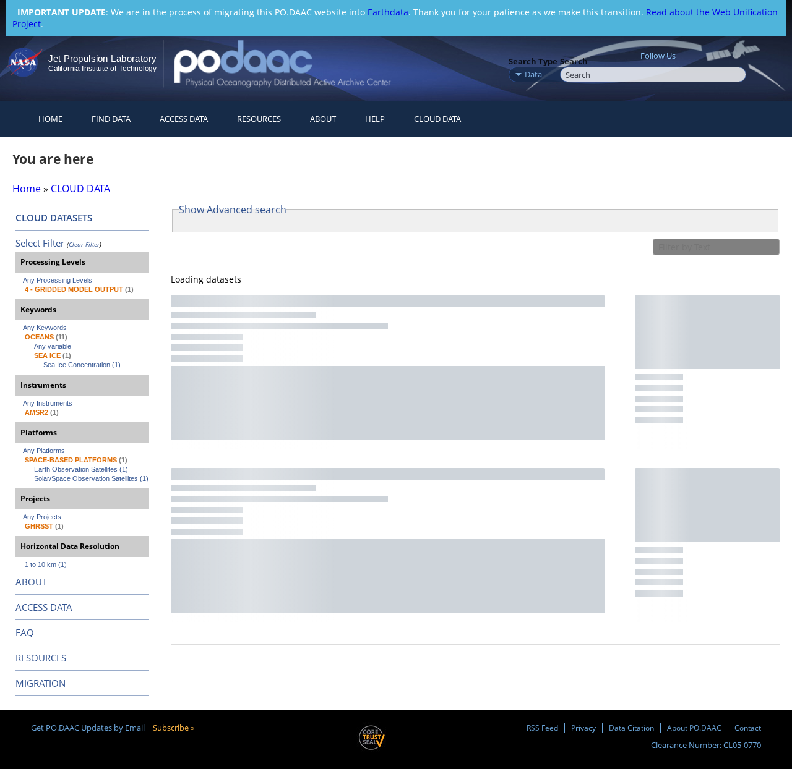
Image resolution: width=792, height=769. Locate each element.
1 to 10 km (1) (46, 564)
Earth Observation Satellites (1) (81, 469)
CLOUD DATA (437, 118)
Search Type (533, 61)
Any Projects (42, 516)
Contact (747, 728)
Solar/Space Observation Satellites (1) (91, 478)
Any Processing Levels (57, 280)
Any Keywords (45, 327)
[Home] (293, 63)
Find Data (111, 118)
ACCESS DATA (43, 607)
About (323, 118)
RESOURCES (259, 118)
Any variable (52, 346)
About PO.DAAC (694, 728)
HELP (375, 118)
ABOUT (31, 582)
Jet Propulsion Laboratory (102, 58)
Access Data (184, 118)
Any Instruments (47, 403)
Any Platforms (44, 450)
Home (50, 118)
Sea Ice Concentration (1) (82, 364)
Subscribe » (173, 727)
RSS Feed (542, 728)
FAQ (24, 632)
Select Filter (39, 243)
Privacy (583, 728)
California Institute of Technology (102, 68)
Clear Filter (84, 244)
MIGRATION (40, 683)
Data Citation (631, 728)
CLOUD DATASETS (53, 217)
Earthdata (388, 12)
